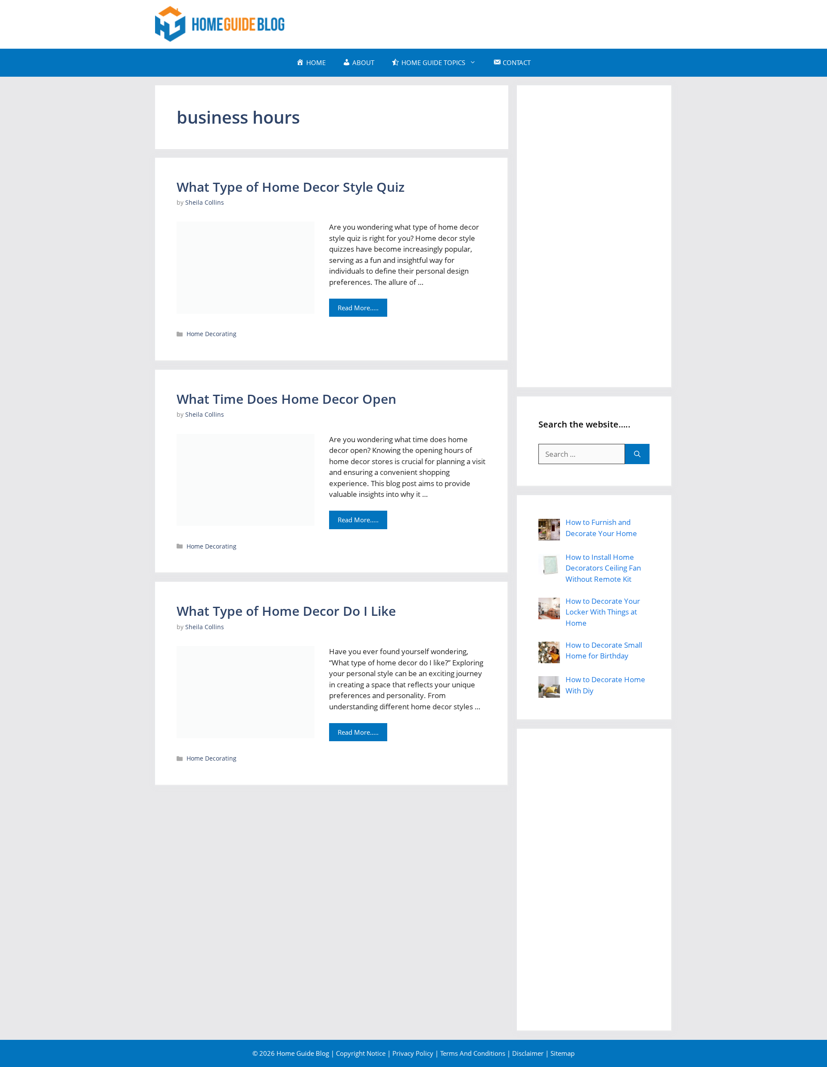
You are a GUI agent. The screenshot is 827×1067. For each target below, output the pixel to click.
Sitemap (562, 1053)
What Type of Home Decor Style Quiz (290, 187)
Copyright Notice (361, 1053)
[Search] (637, 454)
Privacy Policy (412, 1053)
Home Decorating (211, 334)
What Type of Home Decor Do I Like (286, 611)
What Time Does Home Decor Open (286, 399)
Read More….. (358, 307)
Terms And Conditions (472, 1053)
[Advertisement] (515, 22)
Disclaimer (528, 1053)
